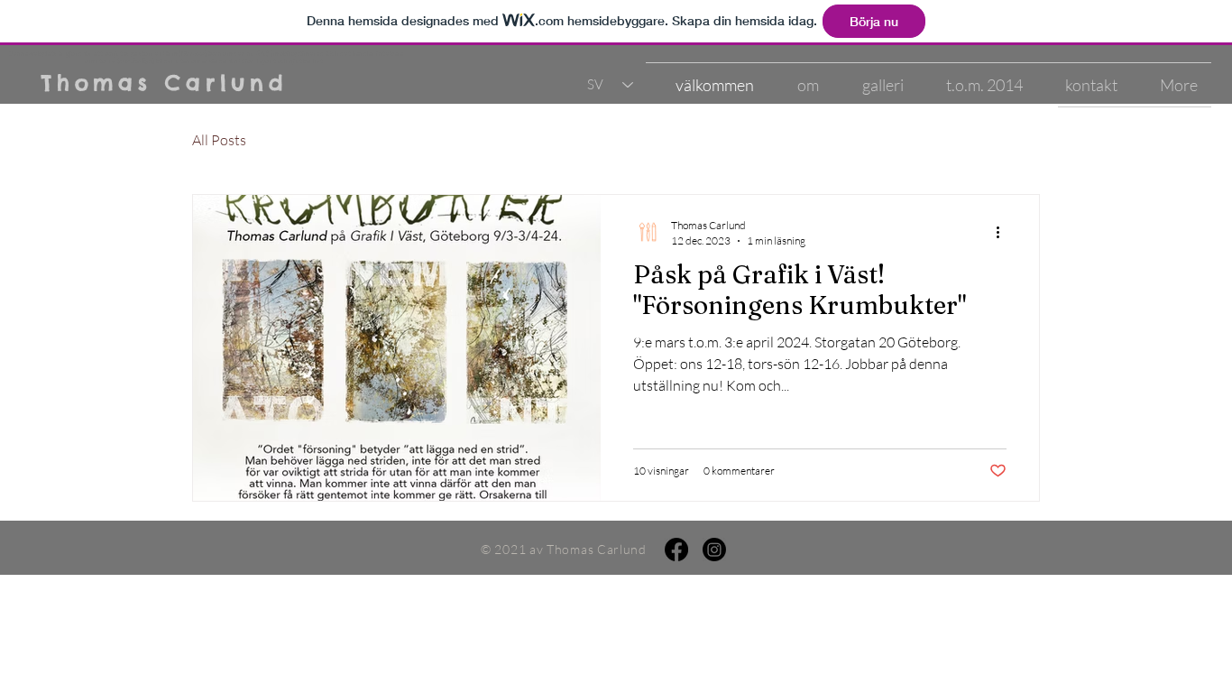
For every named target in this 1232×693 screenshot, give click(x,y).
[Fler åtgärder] (1004, 232)
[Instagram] (714, 549)
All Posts (219, 140)
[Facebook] (676, 549)
